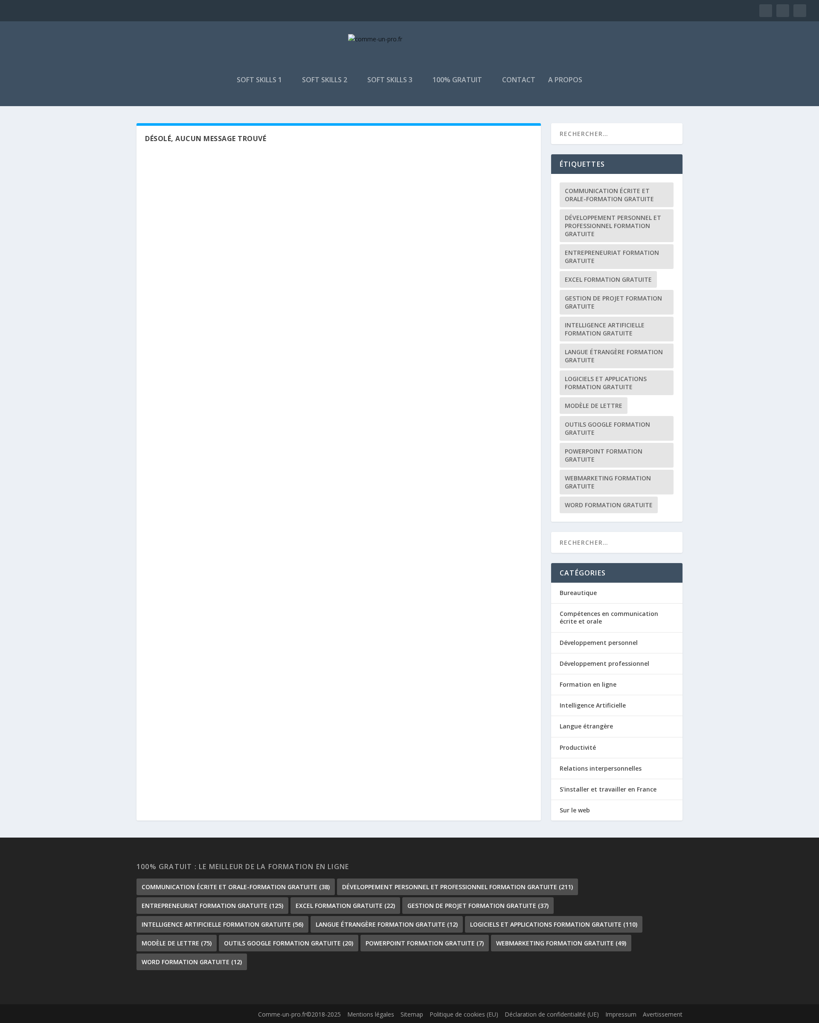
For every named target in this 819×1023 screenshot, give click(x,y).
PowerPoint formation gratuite (603, 455)
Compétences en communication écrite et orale (609, 617)
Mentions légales (370, 1014)
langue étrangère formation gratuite (614, 356)
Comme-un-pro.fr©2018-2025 (299, 1014)
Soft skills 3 (389, 80)
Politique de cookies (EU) (464, 1014)
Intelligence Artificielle (593, 705)
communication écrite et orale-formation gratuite (609, 195)
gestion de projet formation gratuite (613, 302)
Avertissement (662, 1014)
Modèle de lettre (593, 406)
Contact (518, 80)
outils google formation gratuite (607, 428)
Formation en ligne (588, 684)
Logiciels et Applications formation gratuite (606, 383)
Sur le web (575, 810)
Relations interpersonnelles (601, 768)
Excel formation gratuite (608, 279)
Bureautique (578, 593)
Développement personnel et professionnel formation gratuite (613, 226)
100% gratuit (457, 80)
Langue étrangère (586, 726)
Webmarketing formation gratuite (608, 482)
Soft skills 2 (324, 80)
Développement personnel (599, 643)
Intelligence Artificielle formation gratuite (605, 329)
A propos (565, 80)
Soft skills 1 (259, 80)
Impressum (620, 1014)
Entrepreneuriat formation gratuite (612, 257)
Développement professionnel (604, 663)
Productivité (578, 747)
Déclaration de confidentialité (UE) (552, 1014)
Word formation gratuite (609, 505)
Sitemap (412, 1014)
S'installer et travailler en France (608, 789)
